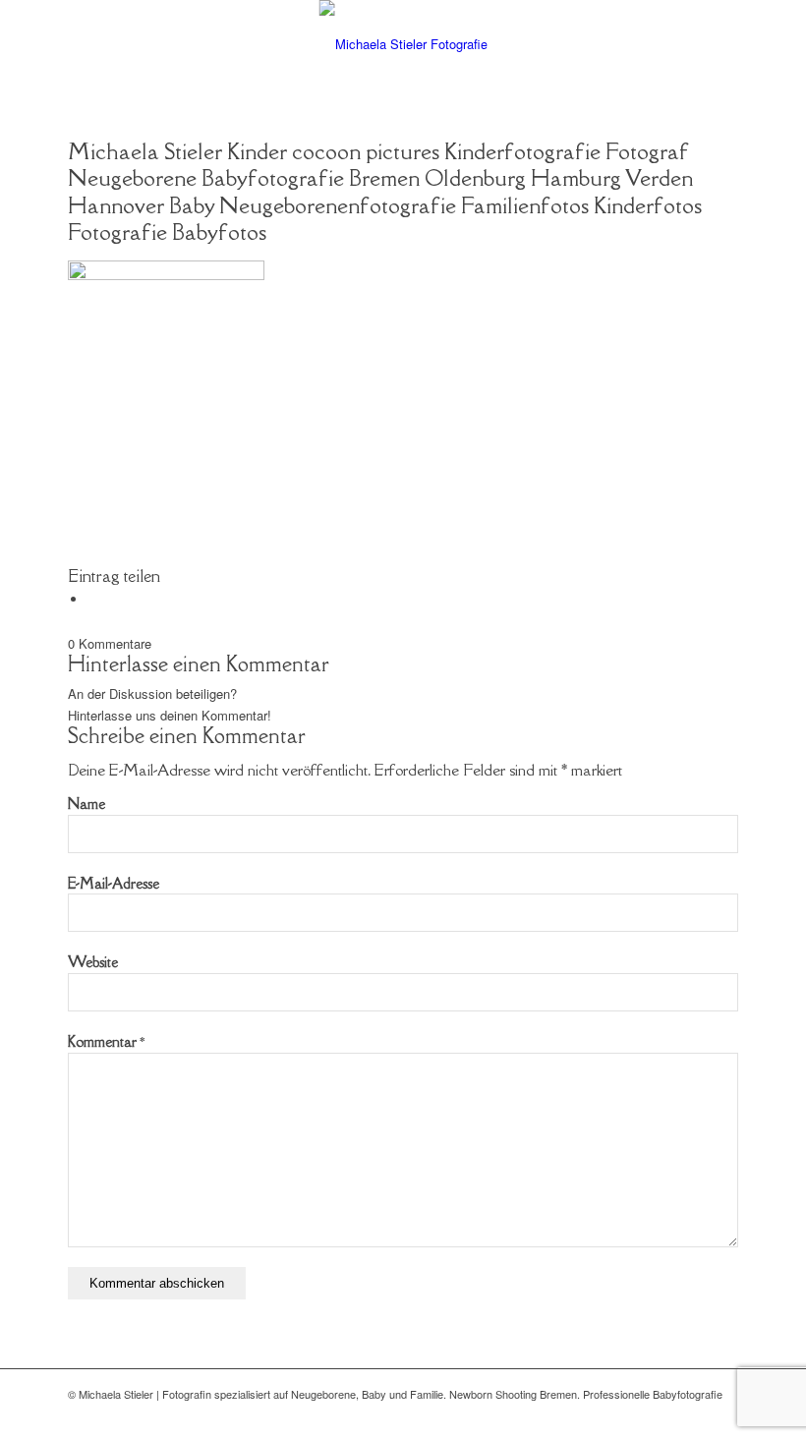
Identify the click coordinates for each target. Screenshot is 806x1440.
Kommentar (106, 1041)
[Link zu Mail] (694, 1415)
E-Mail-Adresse (113, 883)
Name (86, 803)
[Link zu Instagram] (723, 1415)
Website (93, 961)
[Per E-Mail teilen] (92, 599)
